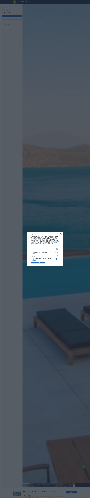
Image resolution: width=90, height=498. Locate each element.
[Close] (61, 234)
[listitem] (45, 246)
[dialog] (45, 249)
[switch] (56, 249)
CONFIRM (38, 262)
